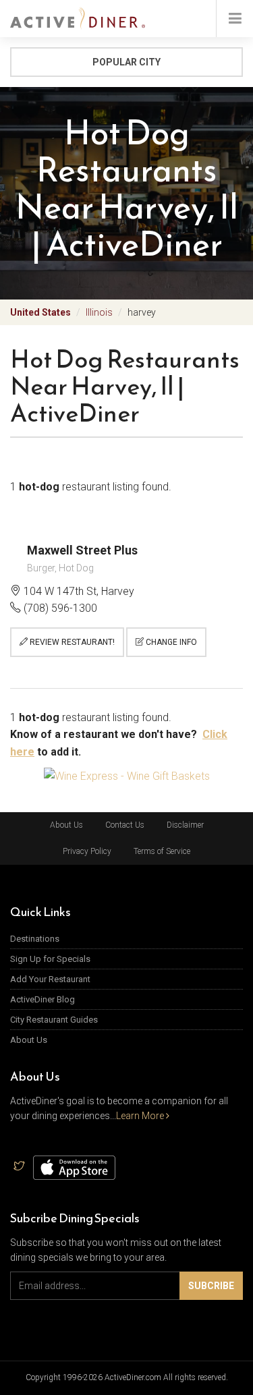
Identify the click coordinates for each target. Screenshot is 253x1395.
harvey (142, 312)
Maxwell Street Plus (82, 550)
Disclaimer (185, 825)
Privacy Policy (87, 851)
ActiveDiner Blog (42, 999)
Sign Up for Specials (50, 959)
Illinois (99, 312)
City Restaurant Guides (54, 1020)
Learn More (141, 1115)
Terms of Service (162, 851)
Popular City (126, 62)
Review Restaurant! (71, 642)
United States (40, 312)
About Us (66, 825)
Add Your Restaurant (50, 979)
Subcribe (211, 1285)
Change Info (170, 642)
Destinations (34, 939)
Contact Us (124, 825)
